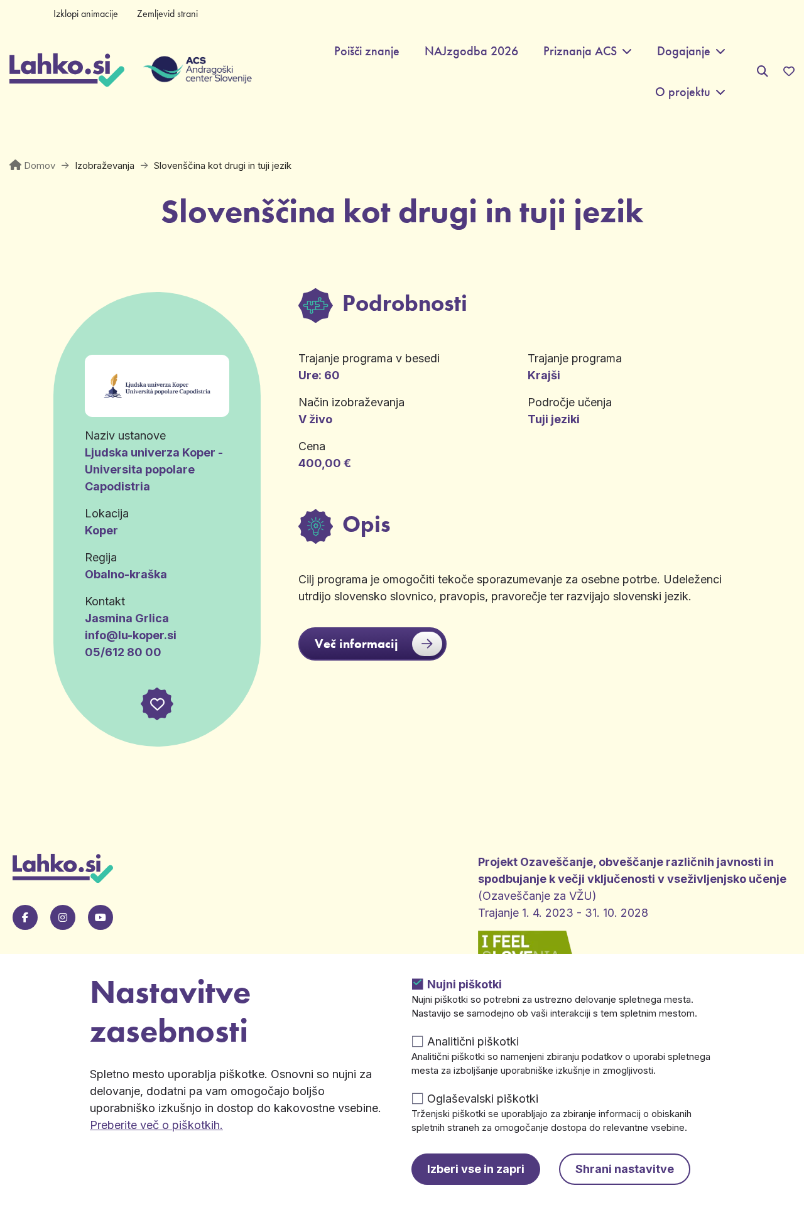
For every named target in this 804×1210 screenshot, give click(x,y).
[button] (157, 703)
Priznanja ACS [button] (580, 51)
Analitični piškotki (473, 1041)
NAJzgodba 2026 (471, 51)
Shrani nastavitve (624, 1168)
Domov (39, 165)
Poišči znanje (366, 51)
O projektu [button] (682, 92)
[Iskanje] (762, 71)
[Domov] (66, 71)
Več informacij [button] (356, 643)
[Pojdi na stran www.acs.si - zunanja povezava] (188, 72)
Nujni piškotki (464, 984)
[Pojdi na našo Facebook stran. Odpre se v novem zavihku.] (25, 917)
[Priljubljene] (789, 71)
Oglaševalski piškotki (482, 1098)
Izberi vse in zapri (475, 1168)
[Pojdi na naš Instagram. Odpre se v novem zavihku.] (62, 917)
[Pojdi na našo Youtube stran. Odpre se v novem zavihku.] (100, 917)
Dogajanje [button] (683, 51)
